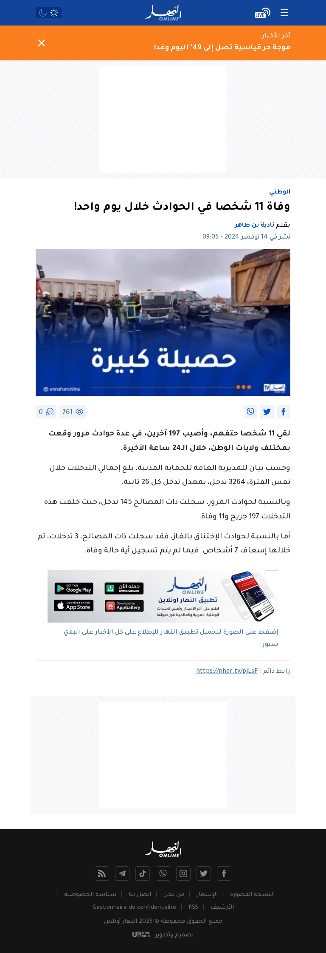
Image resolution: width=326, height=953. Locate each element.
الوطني (279, 192)
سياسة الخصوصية (90, 895)
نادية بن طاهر (254, 225)
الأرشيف (222, 908)
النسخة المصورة (252, 895)
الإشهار (207, 895)
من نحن (173, 895)
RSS (193, 908)
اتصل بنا (140, 895)
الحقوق (197, 922)
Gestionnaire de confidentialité (134, 908)
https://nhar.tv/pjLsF (227, 672)
